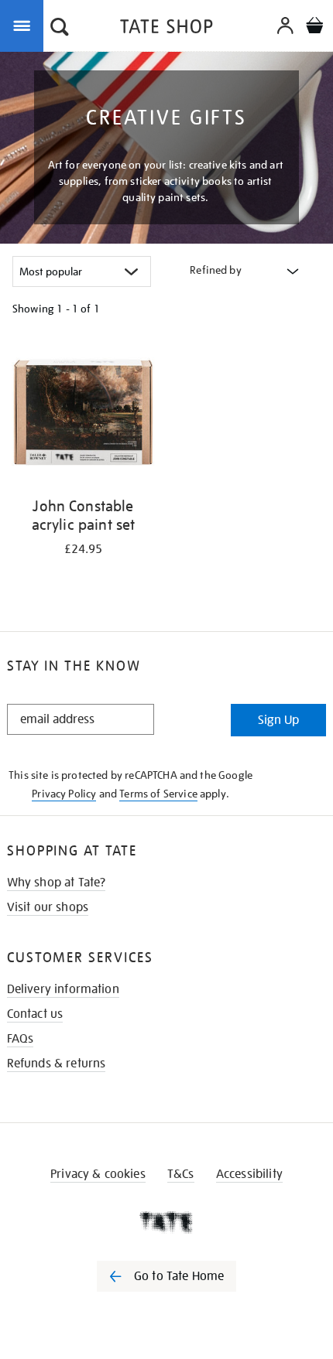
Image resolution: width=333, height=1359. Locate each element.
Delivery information (63, 989)
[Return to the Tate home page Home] (166, 29)
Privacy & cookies (98, 1174)
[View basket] (314, 27)
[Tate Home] (166, 1222)
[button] (60, 28)
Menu (25, 25)
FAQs (20, 1039)
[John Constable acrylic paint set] (83, 414)
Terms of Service (158, 794)
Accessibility (249, 1174)
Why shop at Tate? (56, 882)
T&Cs (180, 1174)
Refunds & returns (56, 1063)
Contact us (35, 1014)
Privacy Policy (64, 794)
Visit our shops (47, 907)
